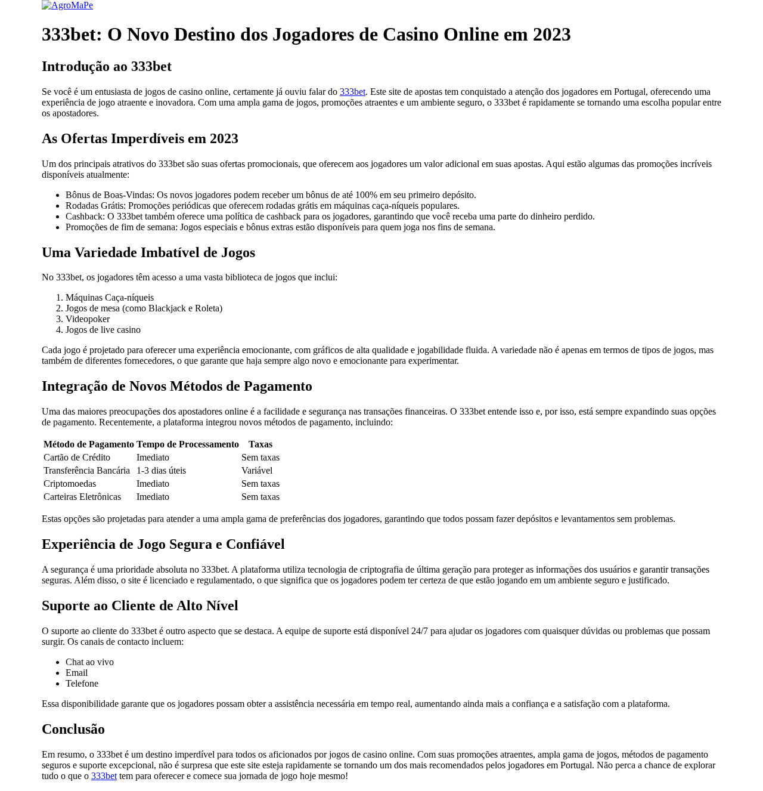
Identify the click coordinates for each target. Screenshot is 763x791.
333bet (352, 91)
